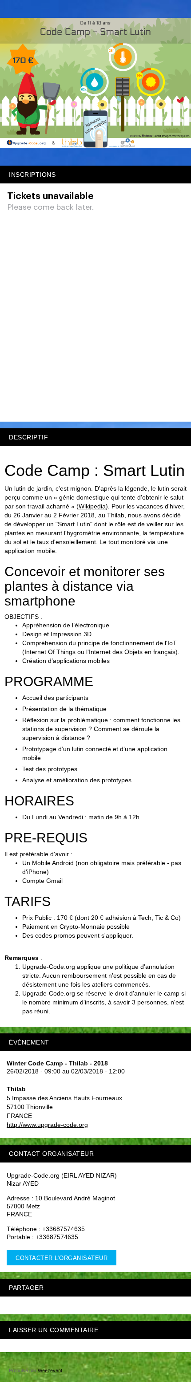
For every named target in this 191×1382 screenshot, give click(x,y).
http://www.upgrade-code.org (47, 1124)
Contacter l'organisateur (61, 1258)
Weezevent (50, 1370)
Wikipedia (92, 506)
